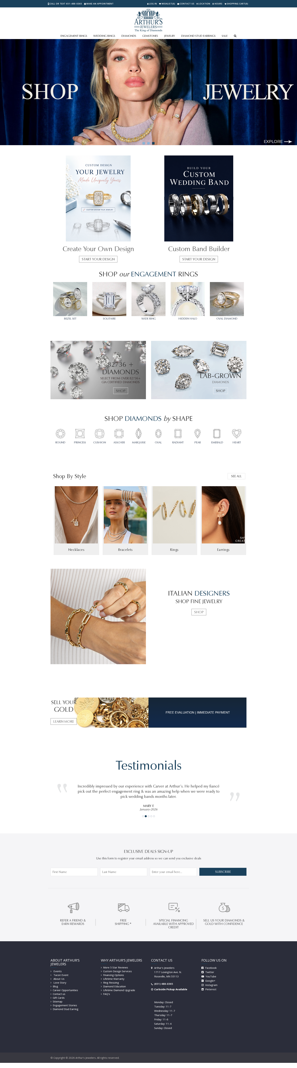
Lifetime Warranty (113, 973)
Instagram (211, 979)
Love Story (59, 977)
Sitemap (57, 996)
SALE (225, 35)
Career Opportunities (65, 985)
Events (57, 966)
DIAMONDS (128, 35)
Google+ (210, 975)
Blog (55, 981)
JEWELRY (169, 35)
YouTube (210, 971)
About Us (58, 973)
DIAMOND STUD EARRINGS (198, 35)
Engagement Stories (65, 1000)
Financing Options (113, 970)
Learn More (63, 721)
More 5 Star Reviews (115, 962)
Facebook (211, 962)
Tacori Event (60, 970)
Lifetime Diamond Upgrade (119, 985)
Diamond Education (114, 981)
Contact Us (187, 3)
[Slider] (148, 92)
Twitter (209, 967)
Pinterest (210, 984)
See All (236, 476)
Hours (218, 3)
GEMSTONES (150, 35)
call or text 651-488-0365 (66, 3)
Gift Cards (59, 992)
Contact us (59, 988)
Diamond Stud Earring (65, 1004)
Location (204, 3)
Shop (120, 391)
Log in (153, 3)
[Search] (235, 36)
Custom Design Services (117, 966)
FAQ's (106, 988)
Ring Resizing (111, 977)
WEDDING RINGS (104, 35)
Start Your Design (98, 259)
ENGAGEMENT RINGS (73, 35)
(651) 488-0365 (163, 978)
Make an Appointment (100, 3)
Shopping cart (237, 3)
